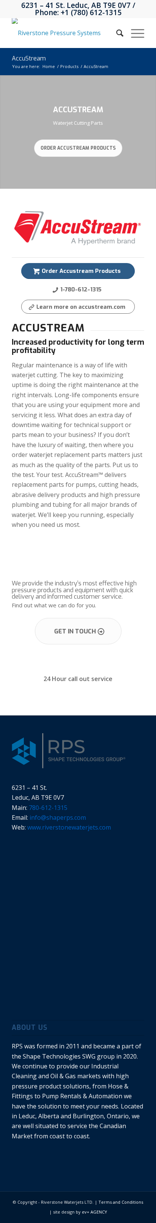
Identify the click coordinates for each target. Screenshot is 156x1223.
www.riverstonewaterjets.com (69, 827)
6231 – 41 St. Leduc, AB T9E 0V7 (76, 5)
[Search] (116, 33)
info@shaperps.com (58, 817)
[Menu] (133, 33)
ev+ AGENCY (94, 1212)
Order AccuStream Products (78, 148)
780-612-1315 (48, 807)
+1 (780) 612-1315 (91, 12)
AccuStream (29, 58)
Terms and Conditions (120, 1202)
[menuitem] (116, 33)
